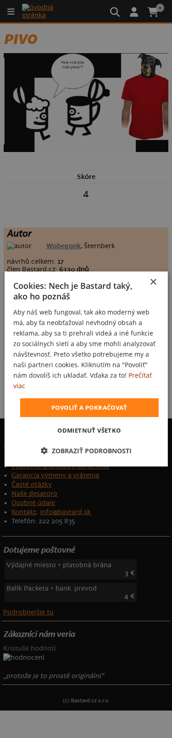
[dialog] (85, 369)
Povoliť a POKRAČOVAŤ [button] (89, 407)
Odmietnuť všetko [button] (89, 430)
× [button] (153, 282)
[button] (86, 450)
